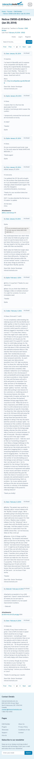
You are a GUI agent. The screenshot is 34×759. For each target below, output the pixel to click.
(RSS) (23, 32)
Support (4, 732)
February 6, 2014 (17, 589)
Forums (9, 11)
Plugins (4, 727)
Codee (8, 311)
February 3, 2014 (15, 502)
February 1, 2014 (15, 278)
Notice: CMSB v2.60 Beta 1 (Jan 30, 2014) (16, 14)
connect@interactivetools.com (12, 709)
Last (29, 47)
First (4, 47)
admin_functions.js (8, 213)
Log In (20, 37)
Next (24, 47)
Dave (7, 53)
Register (28, 37)
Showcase (5, 730)
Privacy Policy (23, 727)
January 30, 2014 (15, 53)
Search (29, 42)
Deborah (9, 589)
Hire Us (4, 735)
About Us (21, 724)
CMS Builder (18, 11)
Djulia (8, 96)
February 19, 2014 (14, 32)
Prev (10, 47)
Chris (7, 167)
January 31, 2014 (15, 138)
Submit (28, 753)
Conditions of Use (24, 730)
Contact (21, 732)
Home (4, 11)
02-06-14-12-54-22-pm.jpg (10, 614)
